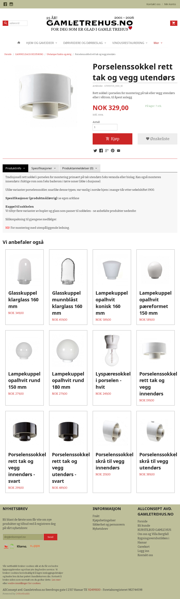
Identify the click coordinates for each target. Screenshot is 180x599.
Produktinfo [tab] (13, 168)
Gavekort (144, 546)
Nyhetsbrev (100, 528)
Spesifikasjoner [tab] (41, 168)
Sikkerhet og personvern (109, 524)
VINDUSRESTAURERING (128, 43)
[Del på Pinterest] (112, 150)
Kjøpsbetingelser (104, 520)
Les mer (56, 579)
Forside (8, 54)
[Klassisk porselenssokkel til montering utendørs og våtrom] (45, 96)
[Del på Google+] (107, 150)
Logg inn (143, 551)
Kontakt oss (145, 555)
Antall (96, 122)
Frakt (96, 516)
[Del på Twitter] (95, 150)
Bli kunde (144, 525)
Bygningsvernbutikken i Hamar (153, 540)
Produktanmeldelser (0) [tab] (77, 168)
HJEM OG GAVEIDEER (40, 43)
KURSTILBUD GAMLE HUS (154, 529)
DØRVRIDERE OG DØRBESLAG (83, 43)
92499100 (94, 589)
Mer (156, 43)
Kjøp (115, 138)
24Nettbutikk (23, 593)
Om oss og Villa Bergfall (153, 534)
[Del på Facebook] (101, 150)
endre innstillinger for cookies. (24, 583)
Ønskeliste (159, 138)
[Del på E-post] (118, 150)
